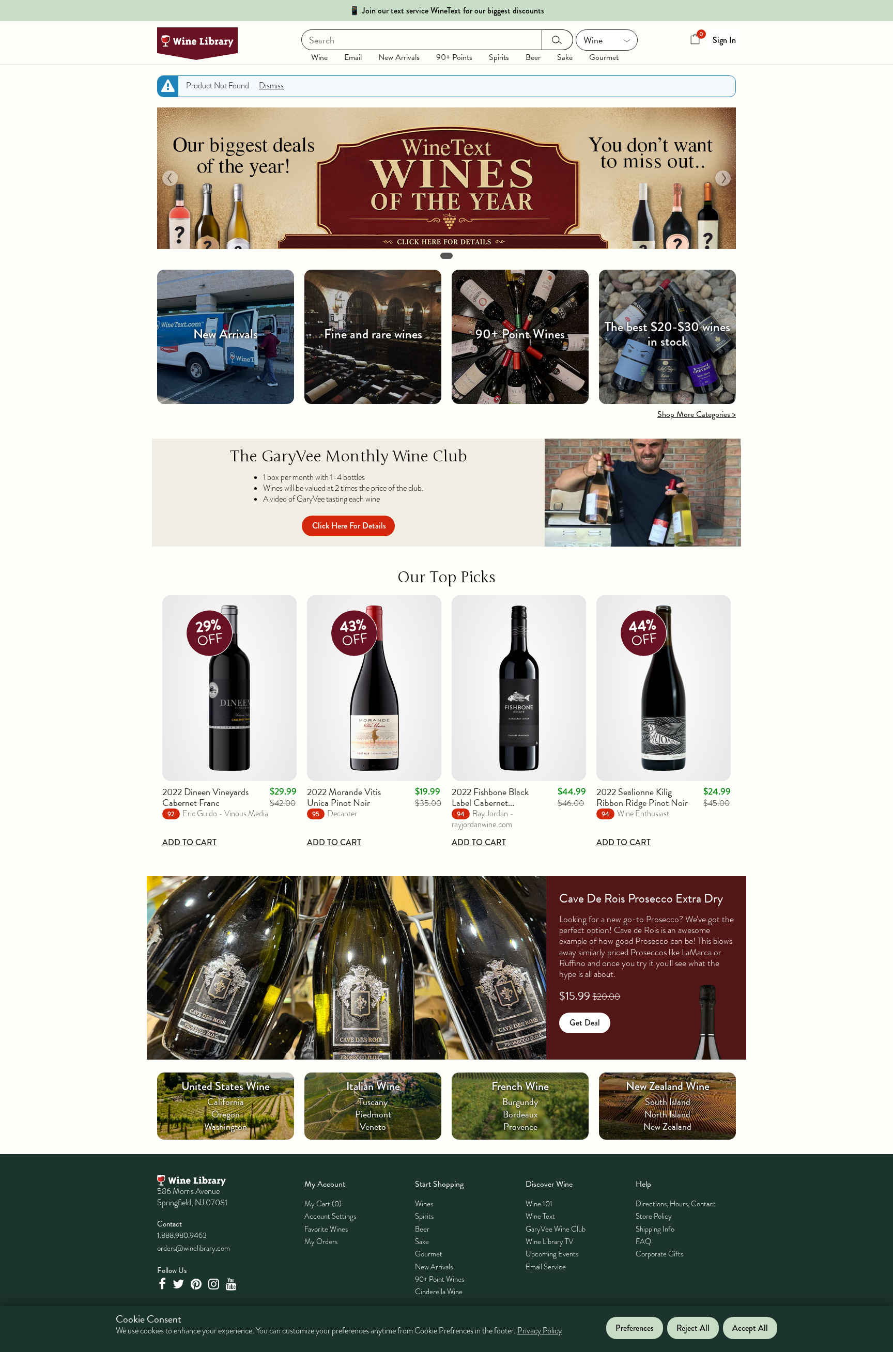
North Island (667, 1114)
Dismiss (271, 85)
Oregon (225, 1114)
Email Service (546, 1267)
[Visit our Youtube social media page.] (232, 1284)
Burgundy (520, 1102)
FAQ (643, 1241)
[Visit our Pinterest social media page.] (197, 1284)
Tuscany (373, 1102)
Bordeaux (520, 1114)
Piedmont (373, 1114)
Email (353, 57)
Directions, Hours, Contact (676, 1204)
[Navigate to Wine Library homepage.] (197, 43)
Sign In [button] (724, 40)
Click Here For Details (349, 526)
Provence (520, 1126)
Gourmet (604, 57)
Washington (225, 1126)
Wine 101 (539, 1204)
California (225, 1102)
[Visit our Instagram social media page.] (215, 1284)
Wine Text (540, 1216)
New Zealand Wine (668, 1086)
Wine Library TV (550, 1241)
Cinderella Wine (439, 1291)
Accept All (750, 1328)
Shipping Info (655, 1229)
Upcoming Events (552, 1254)
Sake (565, 57)
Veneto (373, 1126)
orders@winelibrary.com (193, 1248)
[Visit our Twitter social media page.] (180, 1284)
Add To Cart (189, 842)
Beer (533, 57)
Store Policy (654, 1216)
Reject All (693, 1328)
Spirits (499, 57)
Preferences (634, 1328)
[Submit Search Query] (557, 39)
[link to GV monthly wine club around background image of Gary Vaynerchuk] (643, 493)
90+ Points (454, 57)
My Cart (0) (323, 1204)
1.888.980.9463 (182, 1235)
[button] (170, 178)
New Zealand (667, 1126)
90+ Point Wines (439, 1279)
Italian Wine (373, 1086)
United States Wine (225, 1086)
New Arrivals (399, 57)
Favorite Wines (326, 1229)
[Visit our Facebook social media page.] (163, 1284)
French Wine (520, 1086)
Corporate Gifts (659, 1254)
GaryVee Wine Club (556, 1229)
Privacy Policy (539, 1331)
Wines (424, 1204)
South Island (667, 1102)
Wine (319, 57)
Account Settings (330, 1216)
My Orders (320, 1241)
